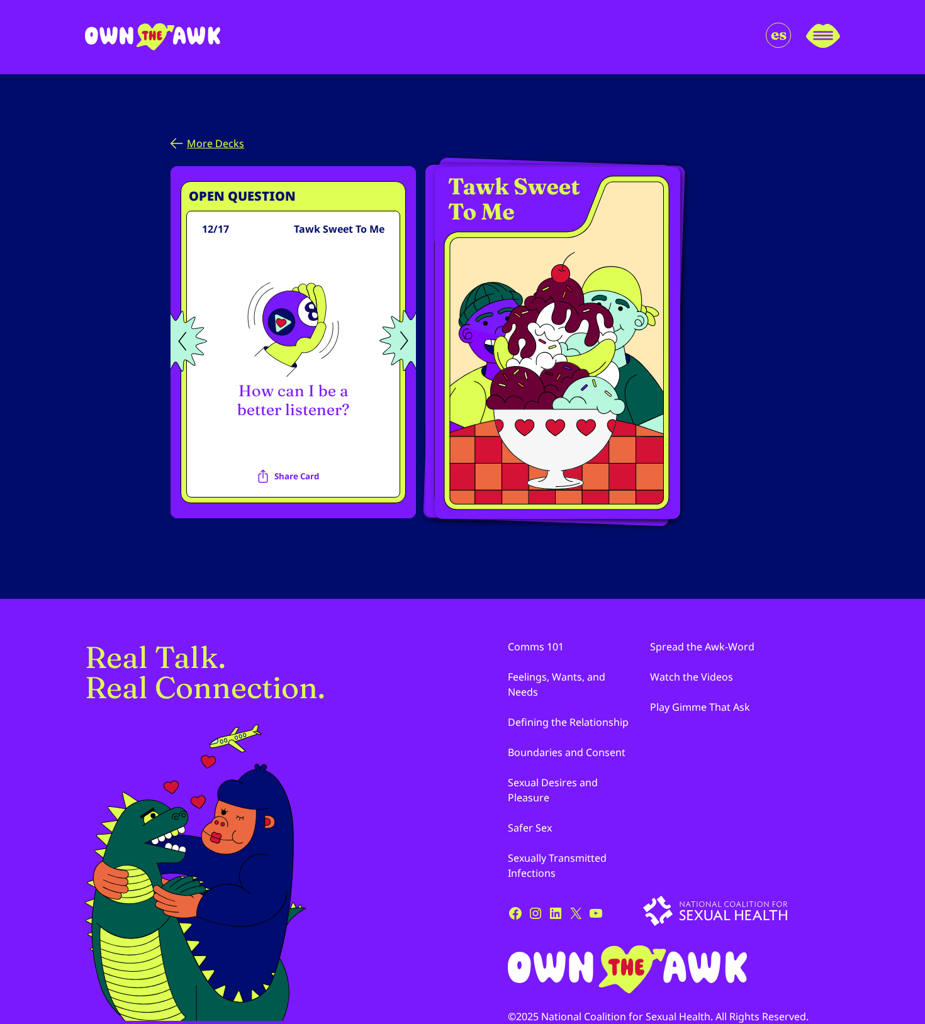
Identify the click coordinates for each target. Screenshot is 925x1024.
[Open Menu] (823, 37)
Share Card (296, 476)
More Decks (215, 143)
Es (779, 34)
